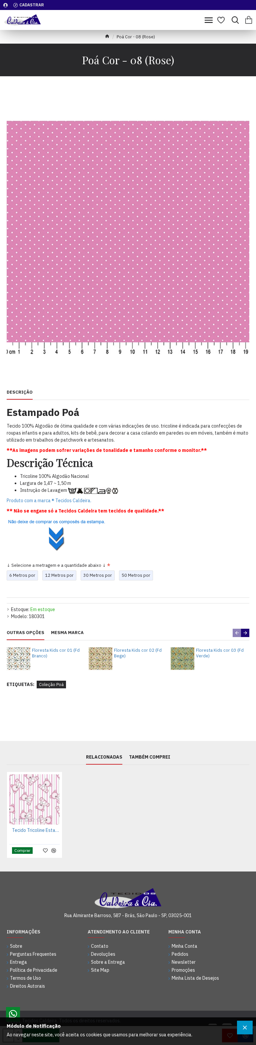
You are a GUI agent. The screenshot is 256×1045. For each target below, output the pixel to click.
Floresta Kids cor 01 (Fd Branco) (56, 653)
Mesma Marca (67, 632)
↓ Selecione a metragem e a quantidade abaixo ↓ (56, 565)
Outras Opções (25, 632)
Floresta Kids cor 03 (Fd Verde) (220, 653)
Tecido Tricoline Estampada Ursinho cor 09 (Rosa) (36, 830)
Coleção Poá (51, 684)
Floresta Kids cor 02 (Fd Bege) (138, 653)
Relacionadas (104, 757)
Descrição (20, 392)
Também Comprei (149, 757)
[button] (237, 633)
